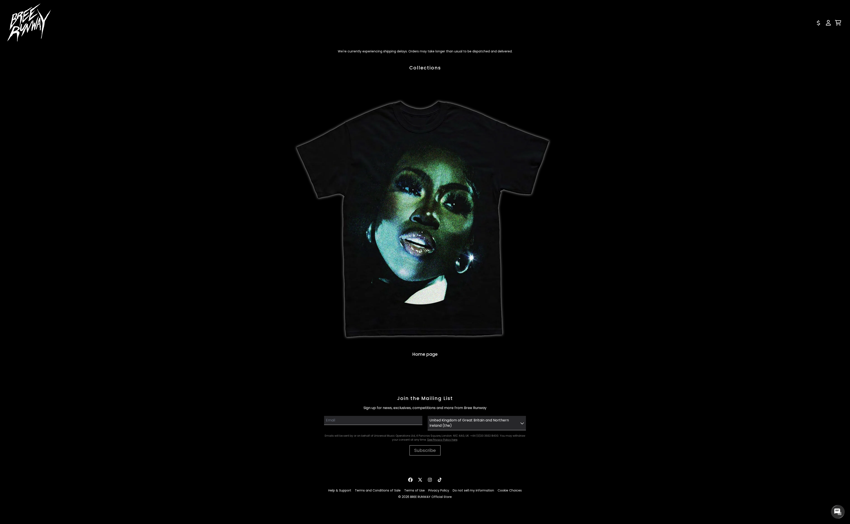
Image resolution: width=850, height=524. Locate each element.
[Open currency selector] (818, 23)
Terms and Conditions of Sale (378, 490)
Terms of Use (414, 490)
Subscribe (425, 450)
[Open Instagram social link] (430, 480)
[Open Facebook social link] (410, 480)
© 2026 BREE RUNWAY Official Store (425, 497)
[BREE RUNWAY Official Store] (29, 23)
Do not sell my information (473, 490)
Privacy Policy (438, 490)
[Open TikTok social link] (439, 480)
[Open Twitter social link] (420, 480)
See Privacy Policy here (442, 440)
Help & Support (339, 490)
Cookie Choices (510, 490)
